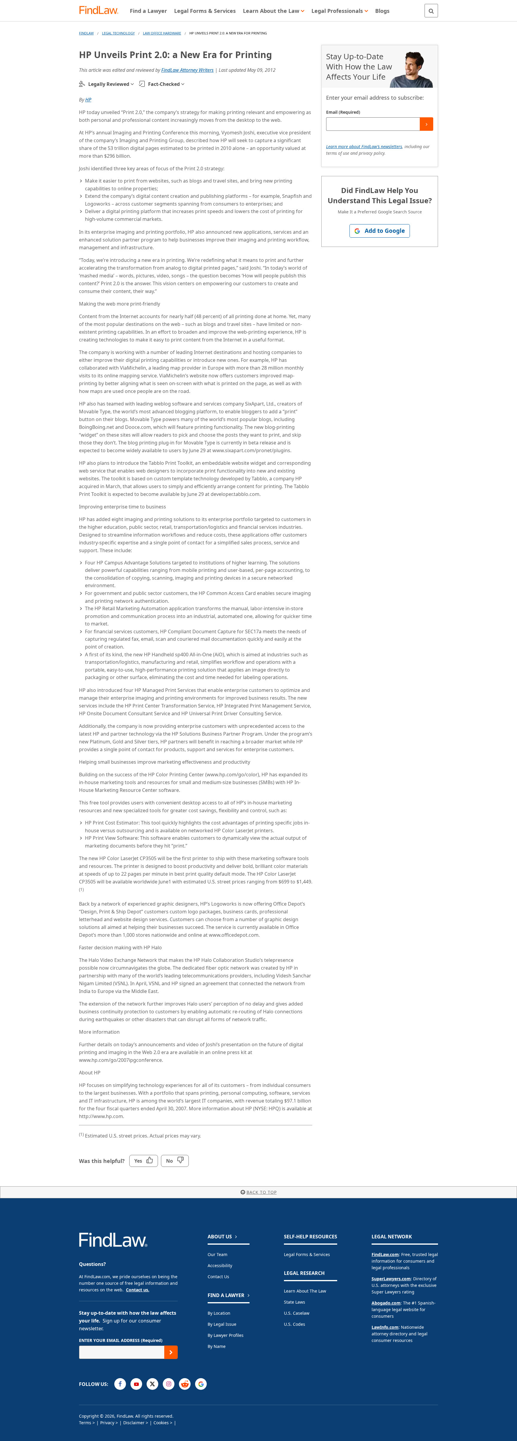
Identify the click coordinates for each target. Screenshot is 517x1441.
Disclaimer (134, 1422)
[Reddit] (185, 1384)
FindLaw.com (385, 1254)
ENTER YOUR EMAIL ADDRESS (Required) (120, 1340)
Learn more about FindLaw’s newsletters (364, 146)
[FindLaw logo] (101, 11)
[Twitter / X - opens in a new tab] (152, 1384)
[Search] (431, 10)
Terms (85, 1422)
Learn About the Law (305, 1291)
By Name (217, 1346)
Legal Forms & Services (307, 1254)
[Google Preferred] (201, 1384)
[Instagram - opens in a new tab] (168, 1384)
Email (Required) (343, 112)
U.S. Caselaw (296, 1313)
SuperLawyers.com (391, 1278)
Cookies (161, 1422)
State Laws (294, 1302)
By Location (219, 1313)
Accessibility (220, 1265)
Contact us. (137, 1290)
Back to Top (262, 1192)
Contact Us (218, 1276)
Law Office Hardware (162, 33)
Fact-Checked (164, 84)
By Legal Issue (222, 1324)
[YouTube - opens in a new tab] (136, 1384)
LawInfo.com (385, 1327)
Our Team (217, 1254)
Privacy (107, 1422)
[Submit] (426, 124)
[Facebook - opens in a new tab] (120, 1384)
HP (88, 99)
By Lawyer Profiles (226, 1335)
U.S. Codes (294, 1324)
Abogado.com (386, 1303)
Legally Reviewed (108, 84)
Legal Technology (118, 33)
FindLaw (86, 33)
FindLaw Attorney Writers (187, 70)
